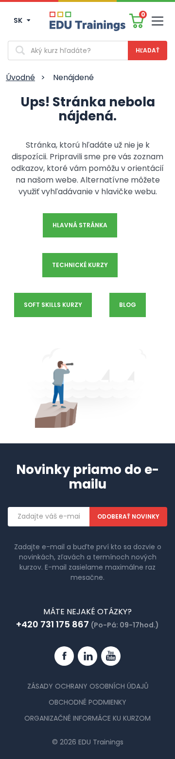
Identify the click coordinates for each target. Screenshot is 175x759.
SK (19, 20)
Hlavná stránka (79, 225)
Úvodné (20, 77)
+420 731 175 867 (52, 624)
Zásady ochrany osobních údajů (87, 686)
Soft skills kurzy (53, 305)
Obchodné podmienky (87, 702)
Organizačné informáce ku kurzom (87, 718)
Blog (127, 305)
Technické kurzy (80, 265)
